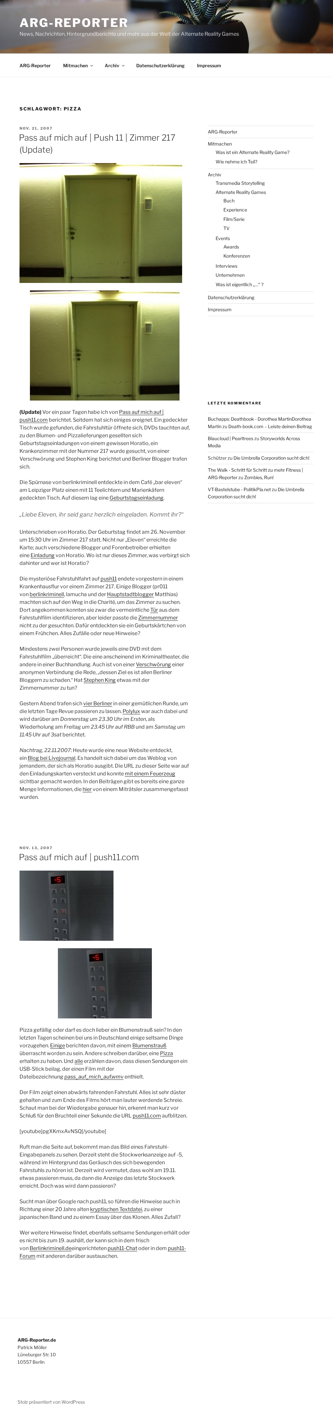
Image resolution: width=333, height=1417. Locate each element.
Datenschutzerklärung (160, 65)
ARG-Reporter (74, 23)
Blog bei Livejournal (51, 758)
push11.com (147, 1116)
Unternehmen (230, 275)
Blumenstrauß (149, 1045)
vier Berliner (97, 703)
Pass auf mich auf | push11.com (79, 857)
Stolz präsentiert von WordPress (51, 1402)
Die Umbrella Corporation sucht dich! (271, 458)
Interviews (226, 266)
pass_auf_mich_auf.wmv (94, 1077)
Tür (154, 610)
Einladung (43, 555)
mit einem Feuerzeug (150, 774)
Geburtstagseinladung (137, 498)
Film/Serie (234, 219)
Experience (235, 209)
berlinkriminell (47, 594)
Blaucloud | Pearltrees (230, 438)
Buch (228, 200)
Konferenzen (236, 256)
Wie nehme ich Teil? (236, 161)
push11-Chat (122, 1248)
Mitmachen (75, 65)
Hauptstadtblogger (130, 594)
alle (78, 1061)
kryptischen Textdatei (116, 1209)
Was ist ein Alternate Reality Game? (252, 152)
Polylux (131, 711)
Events (223, 238)
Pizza (166, 1053)
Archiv (112, 65)
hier (87, 789)
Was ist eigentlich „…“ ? (239, 284)
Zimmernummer (158, 618)
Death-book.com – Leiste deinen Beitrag (270, 426)
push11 (108, 579)
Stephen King (100, 680)
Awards (231, 246)
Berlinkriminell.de (51, 1248)
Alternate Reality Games (241, 192)
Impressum (209, 65)
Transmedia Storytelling (240, 183)
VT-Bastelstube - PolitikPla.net (239, 489)
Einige (57, 1045)
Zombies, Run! (258, 477)
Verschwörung (153, 664)
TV (226, 228)
